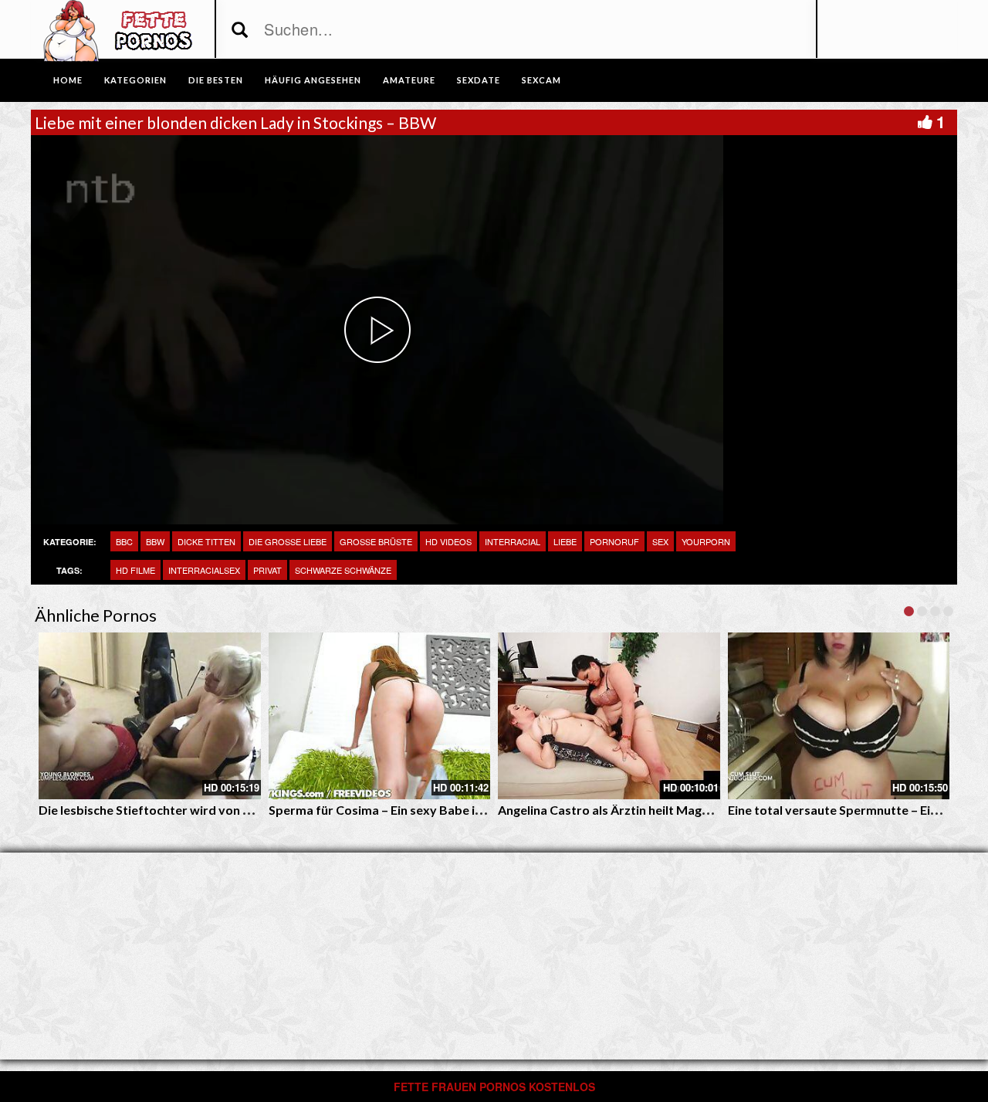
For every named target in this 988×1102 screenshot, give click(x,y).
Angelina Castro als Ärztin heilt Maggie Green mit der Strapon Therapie (701, 809)
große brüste (376, 541)
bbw (155, 541)
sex (660, 541)
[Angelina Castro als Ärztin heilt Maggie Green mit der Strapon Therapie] (609, 715)
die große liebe (288, 541)
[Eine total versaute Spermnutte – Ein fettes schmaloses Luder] (839, 715)
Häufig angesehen (313, 80)
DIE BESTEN (215, 80)
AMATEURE (409, 80)
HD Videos (448, 541)
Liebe (565, 541)
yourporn (706, 541)
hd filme (135, 570)
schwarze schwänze (343, 570)
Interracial (512, 541)
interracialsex (204, 570)
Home (68, 80)
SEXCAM (541, 80)
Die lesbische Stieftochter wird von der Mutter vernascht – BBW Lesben (245, 809)
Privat (267, 570)
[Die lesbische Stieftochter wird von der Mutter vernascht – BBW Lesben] (150, 715)
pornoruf (614, 541)
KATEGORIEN (135, 80)
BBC (124, 541)
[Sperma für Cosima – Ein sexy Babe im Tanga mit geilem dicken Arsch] (380, 715)
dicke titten (206, 541)
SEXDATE (478, 80)
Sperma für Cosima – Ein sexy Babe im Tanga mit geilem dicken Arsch (464, 809)
